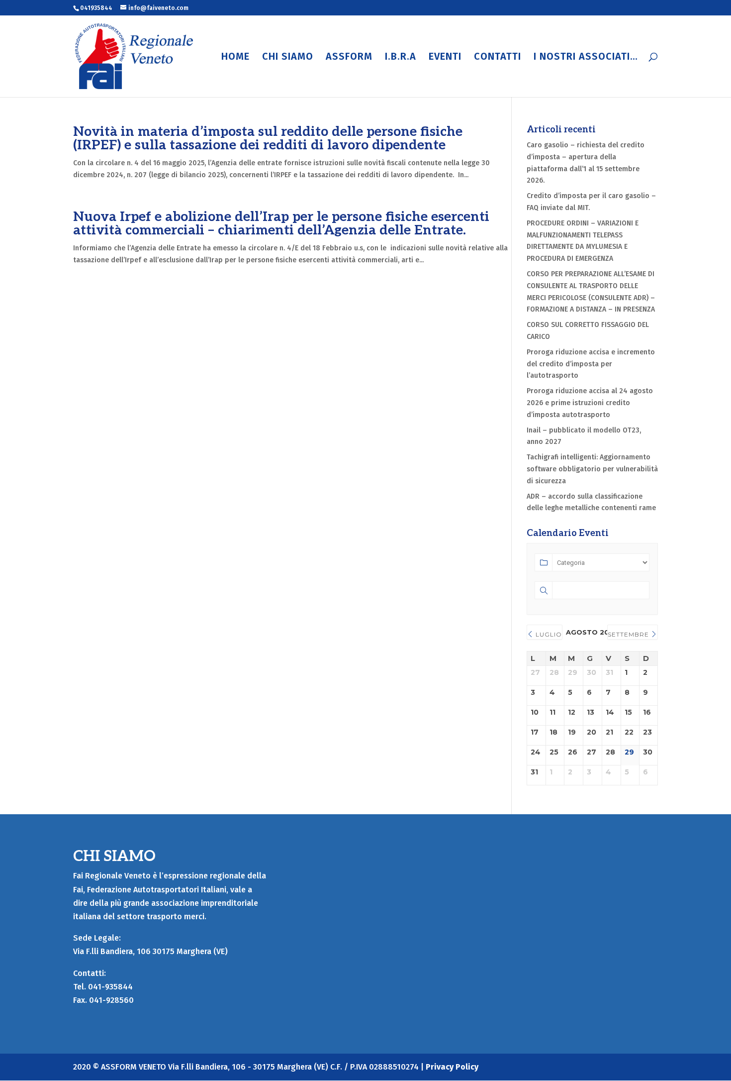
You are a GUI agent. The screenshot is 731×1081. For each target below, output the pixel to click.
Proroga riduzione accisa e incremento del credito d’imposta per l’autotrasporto (591, 364)
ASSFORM (349, 57)
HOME (235, 57)
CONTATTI (497, 57)
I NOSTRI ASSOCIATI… (586, 57)
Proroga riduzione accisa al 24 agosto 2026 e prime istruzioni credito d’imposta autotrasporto (590, 403)
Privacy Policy (452, 1067)
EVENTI (445, 57)
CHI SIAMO (287, 57)
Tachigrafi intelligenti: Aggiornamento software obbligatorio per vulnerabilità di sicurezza (592, 469)
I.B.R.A (400, 57)
